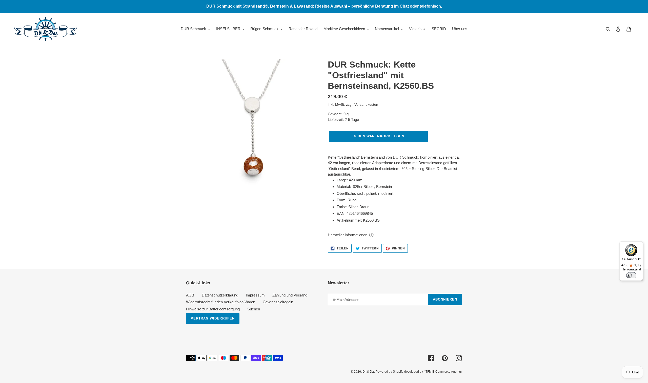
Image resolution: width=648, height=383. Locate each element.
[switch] (631, 275)
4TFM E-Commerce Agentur (443, 371)
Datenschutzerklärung (220, 295)
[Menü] (640, 244)
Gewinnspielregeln (278, 302)
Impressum (255, 295)
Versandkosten (366, 104)
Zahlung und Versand (289, 295)
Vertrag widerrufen (213, 318)
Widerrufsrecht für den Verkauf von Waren (220, 302)
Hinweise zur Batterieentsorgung (213, 309)
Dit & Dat (368, 371)
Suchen (253, 309)
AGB (190, 295)
